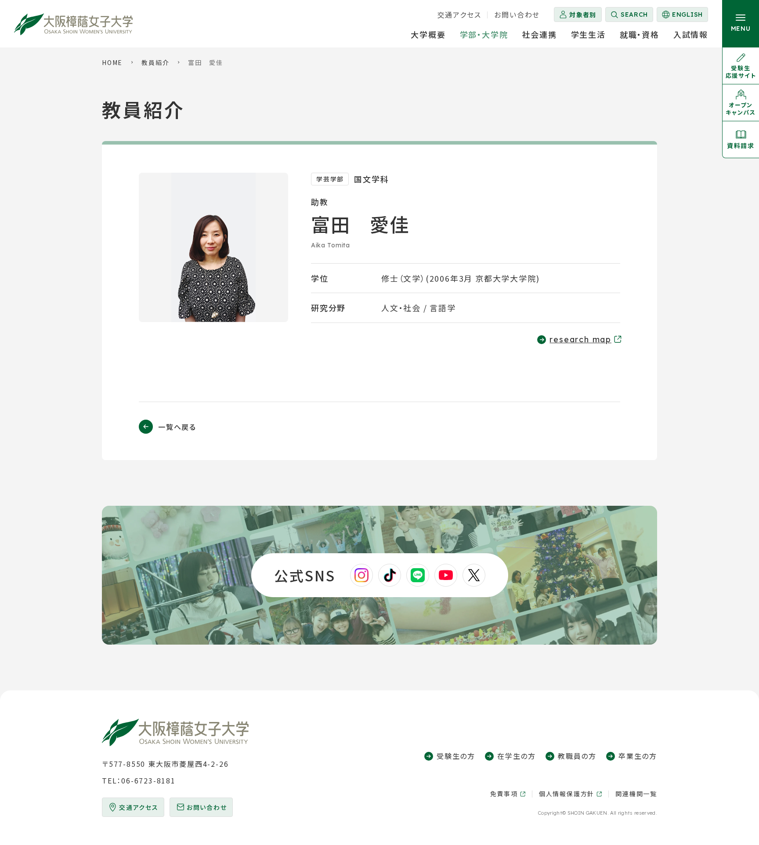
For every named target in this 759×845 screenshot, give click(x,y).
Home (112, 62)
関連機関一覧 (636, 793)
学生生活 (588, 34)
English (682, 16)
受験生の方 (456, 756)
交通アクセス (459, 14)
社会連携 (539, 34)
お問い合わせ (517, 14)
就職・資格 (639, 34)
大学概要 (428, 34)
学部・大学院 (484, 34)
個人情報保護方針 (566, 793)
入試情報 (690, 34)
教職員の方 (577, 756)
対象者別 (582, 14)
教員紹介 (155, 62)
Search (634, 14)
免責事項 (504, 793)
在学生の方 (516, 756)
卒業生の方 (637, 756)
